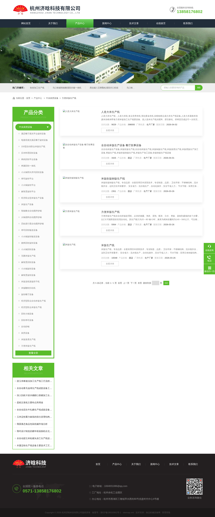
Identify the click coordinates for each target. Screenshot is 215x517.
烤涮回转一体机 (28, 166)
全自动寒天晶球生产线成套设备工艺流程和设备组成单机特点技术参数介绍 (35, 388)
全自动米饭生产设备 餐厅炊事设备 (121, 145)
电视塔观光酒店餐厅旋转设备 (34, 140)
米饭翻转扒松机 (28, 288)
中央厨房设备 (52, 98)
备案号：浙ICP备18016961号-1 (106, 512)
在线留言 (161, 23)
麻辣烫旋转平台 (28, 191)
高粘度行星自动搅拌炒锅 (32, 223)
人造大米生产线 (110, 112)
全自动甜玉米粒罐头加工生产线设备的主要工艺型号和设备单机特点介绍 (35, 438)
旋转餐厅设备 (27, 294)
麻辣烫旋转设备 (28, 275)
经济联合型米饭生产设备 (32, 198)
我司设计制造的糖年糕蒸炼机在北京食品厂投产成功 (35, 431)
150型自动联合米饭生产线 (33, 146)
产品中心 (80, 23)
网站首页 (26, 23)
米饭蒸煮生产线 (28, 339)
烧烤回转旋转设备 (29, 243)
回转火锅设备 (27, 314)
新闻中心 (107, 23)
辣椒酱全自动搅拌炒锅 (31, 211)
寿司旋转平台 (27, 178)
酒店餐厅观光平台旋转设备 (33, 133)
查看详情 (110, 130)
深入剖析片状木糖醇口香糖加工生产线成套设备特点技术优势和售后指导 (35, 395)
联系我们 (188, 23)
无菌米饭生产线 (28, 256)
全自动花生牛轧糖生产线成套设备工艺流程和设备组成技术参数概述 (35, 409)
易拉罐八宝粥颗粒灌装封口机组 (104, 88)
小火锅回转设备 (28, 249)
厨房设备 (25, 333)
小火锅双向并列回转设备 (32, 172)
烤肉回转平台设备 (29, 159)
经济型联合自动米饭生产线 (33, 301)
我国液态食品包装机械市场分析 (32, 424)
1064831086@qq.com (115, 486)
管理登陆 (166, 512)
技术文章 (134, 23)
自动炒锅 (25, 326)
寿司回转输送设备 (29, 230)
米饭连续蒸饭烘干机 (30, 281)
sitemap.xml (128, 512)
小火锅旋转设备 (28, 268)
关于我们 (53, 23)
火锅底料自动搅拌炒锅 (31, 217)
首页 (28, 98)
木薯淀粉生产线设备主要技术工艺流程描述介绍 (35, 445)
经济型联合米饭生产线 (31, 307)
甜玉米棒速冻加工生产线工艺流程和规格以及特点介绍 (35, 381)
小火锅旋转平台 (28, 185)
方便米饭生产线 (69, 98)
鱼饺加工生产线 (37, 88)
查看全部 (33, 353)
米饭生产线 (107, 245)
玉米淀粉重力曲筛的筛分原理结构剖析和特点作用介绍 (35, 417)
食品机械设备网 (153, 512)
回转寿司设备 (27, 320)
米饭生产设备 (27, 204)
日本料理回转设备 (29, 153)
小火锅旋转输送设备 (30, 236)
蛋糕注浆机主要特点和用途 (30, 402)
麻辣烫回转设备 (28, 262)
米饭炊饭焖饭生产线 (113, 178)
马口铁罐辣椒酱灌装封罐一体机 (67, 88)
